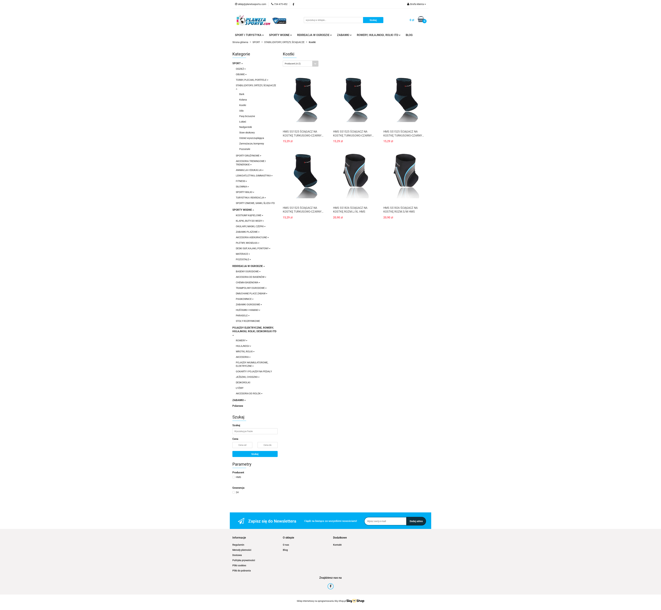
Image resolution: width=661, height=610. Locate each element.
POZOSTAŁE (243, 259)
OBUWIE (240, 74)
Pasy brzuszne (247, 116)
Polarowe (237, 405)
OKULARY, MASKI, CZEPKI (250, 226)
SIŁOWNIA (242, 186)
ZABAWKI (238, 400)
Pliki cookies (239, 565)
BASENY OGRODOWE (247, 271)
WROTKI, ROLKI (244, 351)
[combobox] (300, 64)
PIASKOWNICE (244, 299)
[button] (239, 537)
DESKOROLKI (243, 382)
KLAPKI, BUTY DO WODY (249, 220)
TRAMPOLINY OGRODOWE (250, 288)
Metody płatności (241, 550)
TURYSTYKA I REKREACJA (250, 197)
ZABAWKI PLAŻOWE (247, 231)
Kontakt (337, 544)
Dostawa (237, 555)
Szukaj (255, 454)
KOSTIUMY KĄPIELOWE (249, 215)
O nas (286, 544)
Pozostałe (244, 149)
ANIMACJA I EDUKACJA (249, 170)
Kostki (242, 105)
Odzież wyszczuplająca (251, 138)
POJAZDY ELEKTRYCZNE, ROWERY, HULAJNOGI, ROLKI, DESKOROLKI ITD (254, 329)
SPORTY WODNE (242, 209)
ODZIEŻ (240, 68)
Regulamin (238, 544)
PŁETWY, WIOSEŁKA (247, 242)
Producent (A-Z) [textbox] (293, 63)
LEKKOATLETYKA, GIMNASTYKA (253, 175)
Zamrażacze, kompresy (251, 143)
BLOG (409, 35)
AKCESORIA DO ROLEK (248, 393)
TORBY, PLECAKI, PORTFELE (251, 79)
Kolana (243, 99)
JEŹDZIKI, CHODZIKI (247, 377)
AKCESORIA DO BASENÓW (250, 277)
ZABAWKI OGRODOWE (248, 304)
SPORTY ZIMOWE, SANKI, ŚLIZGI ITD (255, 203)
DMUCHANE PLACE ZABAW (251, 293)
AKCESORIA (242, 357)
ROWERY (241, 340)
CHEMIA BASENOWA (247, 282)
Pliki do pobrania (241, 570)
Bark (241, 94)
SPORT (236, 63)
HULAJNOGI (243, 346)
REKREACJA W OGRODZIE (247, 266)
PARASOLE (242, 315)
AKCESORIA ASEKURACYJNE (251, 237)
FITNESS (241, 181)
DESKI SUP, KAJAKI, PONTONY (252, 248)
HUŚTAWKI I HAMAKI (247, 310)
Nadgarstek (245, 127)
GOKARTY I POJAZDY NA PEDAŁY (254, 371)
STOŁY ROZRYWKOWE (248, 321)
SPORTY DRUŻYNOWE (248, 155)
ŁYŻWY (239, 388)
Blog (285, 550)
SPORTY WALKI (244, 192)
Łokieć (242, 121)
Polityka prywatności (243, 560)
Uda (241, 110)
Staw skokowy (247, 132)
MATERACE (242, 254)
